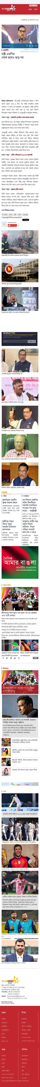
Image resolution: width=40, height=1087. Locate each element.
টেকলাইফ (25, 1034)
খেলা (4, 791)
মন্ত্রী (15, 215)
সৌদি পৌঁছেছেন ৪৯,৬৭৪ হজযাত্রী (21, 155)
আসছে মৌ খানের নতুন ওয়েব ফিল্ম (24, 770)
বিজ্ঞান (4, 1037)
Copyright (5, 1081)
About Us (5, 1041)
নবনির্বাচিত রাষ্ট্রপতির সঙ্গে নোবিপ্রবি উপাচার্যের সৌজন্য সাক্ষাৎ (24, 741)
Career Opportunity (28, 1041)
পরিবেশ (24, 1063)
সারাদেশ (4, 1023)
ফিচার (3, 1059)
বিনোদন (5, 668)
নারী (3, 1067)
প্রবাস (3, 1034)
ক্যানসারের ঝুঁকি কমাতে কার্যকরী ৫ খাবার (15, 627)
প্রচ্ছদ (30, 9)
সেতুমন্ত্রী (25, 215)
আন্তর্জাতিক (5, 1030)
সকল (35, 9)
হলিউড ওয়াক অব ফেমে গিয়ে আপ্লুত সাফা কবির (25, 751)
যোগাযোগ (25, 1056)
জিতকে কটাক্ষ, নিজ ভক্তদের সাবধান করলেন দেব (25, 761)
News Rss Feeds (7, 1078)
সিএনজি (4, 215)
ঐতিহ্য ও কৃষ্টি (26, 1030)
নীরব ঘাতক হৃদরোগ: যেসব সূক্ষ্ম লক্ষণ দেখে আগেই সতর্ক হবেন (19, 620)
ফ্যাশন (4, 1056)
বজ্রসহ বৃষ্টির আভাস (17, 189)
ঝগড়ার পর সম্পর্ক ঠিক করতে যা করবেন (14, 630)
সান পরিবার (25, 1074)
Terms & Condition (8, 1074)
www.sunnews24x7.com (17, 998)
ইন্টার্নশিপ (25, 1059)
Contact (24, 1078)
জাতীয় (4, 1019)
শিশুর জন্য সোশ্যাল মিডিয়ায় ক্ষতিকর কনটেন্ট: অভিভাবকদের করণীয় (21, 636)
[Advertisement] (20, 79)
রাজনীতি (6, 50)
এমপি (19, 215)
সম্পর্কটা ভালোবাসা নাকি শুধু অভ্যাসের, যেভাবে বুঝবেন (19, 624)
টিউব (23, 1067)
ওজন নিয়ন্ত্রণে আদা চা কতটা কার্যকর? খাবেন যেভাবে (18, 633)
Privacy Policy (26, 1037)
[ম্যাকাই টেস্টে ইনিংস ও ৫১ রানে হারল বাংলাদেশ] (20, 805)
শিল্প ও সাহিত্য (26, 1026)
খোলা (10, 215)
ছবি (23, 1071)
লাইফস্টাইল (7, 585)
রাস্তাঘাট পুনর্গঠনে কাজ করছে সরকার (22, 117)
